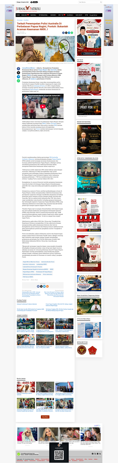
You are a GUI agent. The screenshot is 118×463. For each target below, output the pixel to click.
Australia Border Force (47, 262)
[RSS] (47, 286)
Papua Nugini (42, 70)
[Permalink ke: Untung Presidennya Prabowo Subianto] (26, 387)
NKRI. (44, 123)
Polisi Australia (47, 274)
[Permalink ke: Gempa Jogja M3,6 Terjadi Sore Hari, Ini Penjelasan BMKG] (45, 339)
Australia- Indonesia (29, 264)
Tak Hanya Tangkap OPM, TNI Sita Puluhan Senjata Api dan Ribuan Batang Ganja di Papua (59, 310)
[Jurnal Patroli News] (28, 8)
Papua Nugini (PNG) (28, 272)
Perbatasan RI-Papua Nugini (44, 272)
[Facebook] (38, 286)
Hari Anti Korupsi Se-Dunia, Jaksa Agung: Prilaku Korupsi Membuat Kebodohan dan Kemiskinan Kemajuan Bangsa (54, 293)
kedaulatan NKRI (42, 264)
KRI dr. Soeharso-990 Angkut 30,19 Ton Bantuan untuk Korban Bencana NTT (63, 331)
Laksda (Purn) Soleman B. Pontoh (32, 267)
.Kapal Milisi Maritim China (31, 262)
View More (45, 417)
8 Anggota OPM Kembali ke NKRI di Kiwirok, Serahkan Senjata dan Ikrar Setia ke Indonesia (64, 410)
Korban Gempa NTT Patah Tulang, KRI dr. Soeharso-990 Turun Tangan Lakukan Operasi (26, 331)
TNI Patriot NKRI (28, 277)
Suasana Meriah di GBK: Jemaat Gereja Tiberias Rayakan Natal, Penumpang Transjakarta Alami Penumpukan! (31, 293)
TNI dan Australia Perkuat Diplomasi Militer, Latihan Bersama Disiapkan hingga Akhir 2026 (64, 347)
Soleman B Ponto (39, 86)
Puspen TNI (23, 33)
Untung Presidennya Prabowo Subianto (27, 304)
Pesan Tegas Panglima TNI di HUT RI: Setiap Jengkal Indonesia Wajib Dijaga (59, 304)
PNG (28, 75)
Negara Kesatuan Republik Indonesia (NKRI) (35, 269)
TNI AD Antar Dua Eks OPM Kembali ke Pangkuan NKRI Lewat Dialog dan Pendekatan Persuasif (30, 310)
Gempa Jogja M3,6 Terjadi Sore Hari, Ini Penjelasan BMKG (44, 347)
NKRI (51, 269)
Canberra (33, 79)
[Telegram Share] (69, 33)
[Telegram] (44, 286)
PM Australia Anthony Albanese (32, 274)
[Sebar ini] (63, 33)
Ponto (38, 129)
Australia (54, 70)
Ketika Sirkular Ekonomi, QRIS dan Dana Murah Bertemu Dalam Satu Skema (25, 347)
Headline (19, 33)
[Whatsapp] (72, 33)
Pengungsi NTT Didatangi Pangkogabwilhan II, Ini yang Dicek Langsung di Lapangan (45, 331)
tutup (13, 5)
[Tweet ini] (66, 33)
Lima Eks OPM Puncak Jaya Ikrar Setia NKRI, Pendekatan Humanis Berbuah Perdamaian (44, 410)
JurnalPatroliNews (28, 68)
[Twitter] (41, 286)
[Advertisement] (43, 144)
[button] (101, 2)
